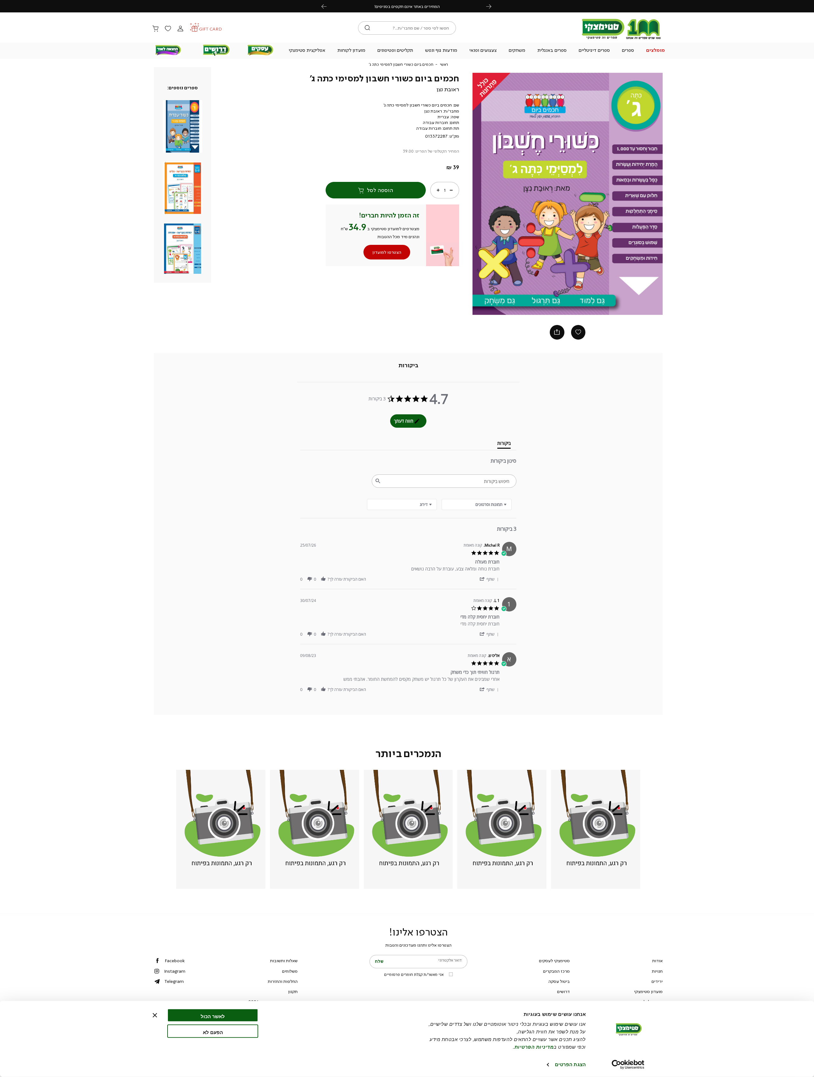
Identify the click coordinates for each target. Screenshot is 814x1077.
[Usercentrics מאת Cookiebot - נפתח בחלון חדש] (628, 1064)
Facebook (175, 960)
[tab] (408, 365)
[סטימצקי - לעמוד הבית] (621, 39)
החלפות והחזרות (283, 981)
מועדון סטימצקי (648, 991)
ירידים (657, 981)
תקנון (293, 991)
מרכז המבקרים (556, 971)
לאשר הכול (213, 1016)
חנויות (657, 971)
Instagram (174, 971)
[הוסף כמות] (438, 190)
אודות (657, 960)
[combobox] (402, 504)
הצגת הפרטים (570, 1064)
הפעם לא (213, 1032)
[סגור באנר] (155, 1015)
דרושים (563, 991)
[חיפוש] (367, 28)
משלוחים (290, 971)
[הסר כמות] (451, 190)
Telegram (174, 981)
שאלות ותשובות (284, 960)
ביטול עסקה (559, 981)
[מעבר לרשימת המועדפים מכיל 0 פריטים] (168, 29)
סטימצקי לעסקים (554, 960)
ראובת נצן (448, 89)
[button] (656, 51)
